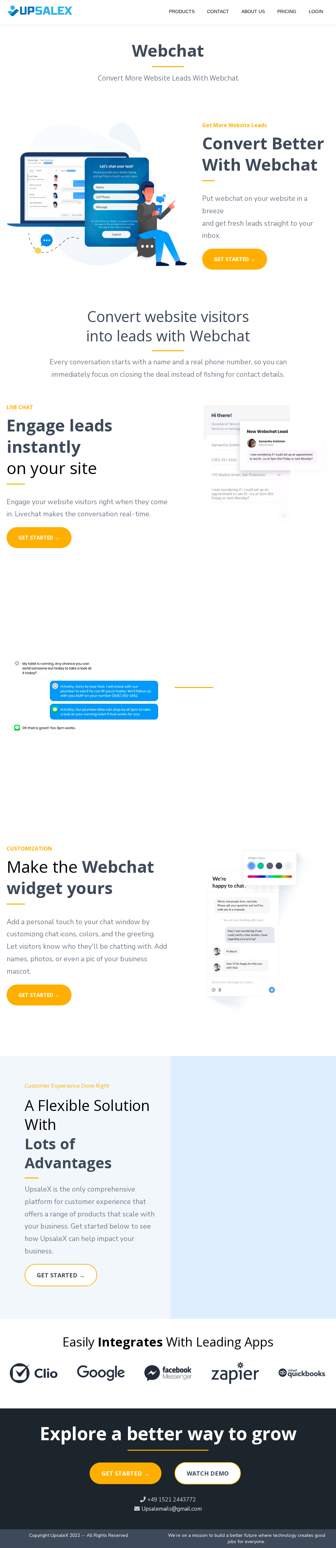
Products (182, 11)
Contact (218, 11)
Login (316, 11)
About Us (253, 11)
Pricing (286, 11)
